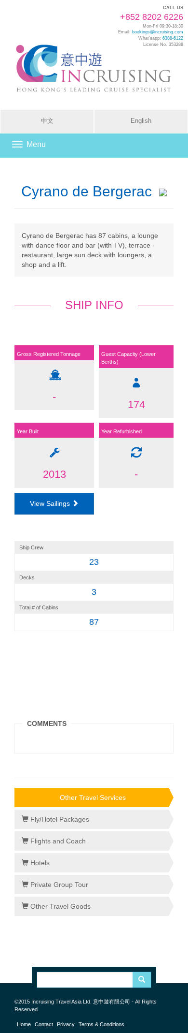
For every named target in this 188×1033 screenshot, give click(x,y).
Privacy (66, 1024)
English (141, 121)
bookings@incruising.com (157, 32)
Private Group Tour (58, 884)
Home (24, 1024)
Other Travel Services (93, 797)
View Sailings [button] (51, 503)
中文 (47, 121)
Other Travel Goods (59, 906)
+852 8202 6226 (151, 17)
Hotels (39, 863)
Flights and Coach (57, 841)
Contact (44, 1024)
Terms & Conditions (101, 1024)
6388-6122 (172, 38)
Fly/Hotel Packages (58, 819)
